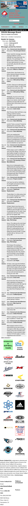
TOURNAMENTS (5, 27)
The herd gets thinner (19, 50)
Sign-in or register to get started (9, 34)
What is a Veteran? (18, 69)
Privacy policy (4, 477)
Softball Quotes (17, 294)
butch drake (16, 108)
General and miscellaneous (18, 49)
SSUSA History (19, 475)
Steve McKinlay (17, 121)
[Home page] (4, 17)
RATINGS (21, 27)
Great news (16, 277)
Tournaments (14, 258)
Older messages (5, 337)
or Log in (19, 23)
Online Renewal (17, 313)
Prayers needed (17, 179)
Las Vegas (16, 260)
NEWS (14, 27)
